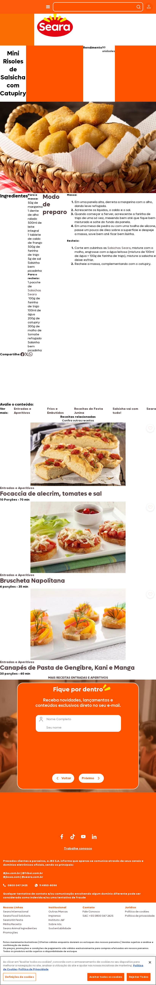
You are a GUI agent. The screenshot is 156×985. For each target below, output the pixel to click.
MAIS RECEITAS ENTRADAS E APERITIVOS (78, 678)
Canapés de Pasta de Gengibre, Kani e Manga (67, 668)
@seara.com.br (32, 877)
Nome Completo (58, 719)
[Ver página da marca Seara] (55, 25)
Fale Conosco (91, 911)
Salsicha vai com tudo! (125, 411)
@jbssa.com (11, 877)
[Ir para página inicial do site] (78, 825)
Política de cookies (137, 911)
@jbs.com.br (11, 873)
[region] (78, 970)
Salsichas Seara (34, 292)
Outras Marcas (58, 911)
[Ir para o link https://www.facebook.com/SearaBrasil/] (61, 836)
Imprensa (54, 916)
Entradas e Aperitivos (22, 411)
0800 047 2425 (18, 885)
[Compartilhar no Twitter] (27, 354)
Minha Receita (12, 924)
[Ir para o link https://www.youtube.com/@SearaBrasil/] (83, 836)
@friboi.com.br (32, 873)
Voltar (66, 778)
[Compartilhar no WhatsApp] (31, 354)
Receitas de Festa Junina (88, 411)
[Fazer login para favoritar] (150, 428)
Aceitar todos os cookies (105, 977)
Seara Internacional (15, 911)
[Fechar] (150, 962)
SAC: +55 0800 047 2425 (98, 916)
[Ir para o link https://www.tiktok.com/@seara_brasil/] (72, 836)
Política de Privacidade (33, 969)
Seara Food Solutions (16, 916)
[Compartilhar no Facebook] (23, 354)
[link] (78, 462)
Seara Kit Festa (13, 920)
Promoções (10, 932)
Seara (151, 409)
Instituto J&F (56, 920)
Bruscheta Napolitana (32, 581)
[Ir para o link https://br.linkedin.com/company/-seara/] (94, 836)
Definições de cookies (19, 977)
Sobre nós (55, 924)
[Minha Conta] (149, 7)
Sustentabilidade (60, 928)
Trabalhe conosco (78, 848)
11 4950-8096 (48, 885)
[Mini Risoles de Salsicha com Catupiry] (34, 7)
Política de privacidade (140, 916)
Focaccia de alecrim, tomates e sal (51, 494)
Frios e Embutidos (55, 411)
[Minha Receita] (11, 7)
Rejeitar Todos (138, 977)
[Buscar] (138, 7)
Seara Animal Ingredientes (20, 928)
